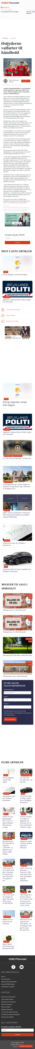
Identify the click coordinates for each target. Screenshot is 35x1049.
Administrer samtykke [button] (7, 987)
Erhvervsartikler (6, 1007)
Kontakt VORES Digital (8, 984)
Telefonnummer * (9, 689)
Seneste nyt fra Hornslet (8, 997)
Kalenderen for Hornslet (8, 1002)
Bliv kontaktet (10, 719)
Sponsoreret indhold (7, 1017)
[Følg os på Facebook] (13, 967)
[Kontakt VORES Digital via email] (22, 967)
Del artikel (24, 81)
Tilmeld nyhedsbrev (26, 1046)
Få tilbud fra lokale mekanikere (10, 1014)
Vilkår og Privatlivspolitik (8, 981)
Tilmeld (17, 242)
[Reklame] (17, 219)
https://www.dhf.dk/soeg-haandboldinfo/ (15, 203)
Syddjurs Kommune (7, 1009)
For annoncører (5, 979)
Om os (3, 976)
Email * (6, 696)
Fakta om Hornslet (6, 1004)
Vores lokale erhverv (7, 999)
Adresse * (6, 704)
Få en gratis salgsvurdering (9, 1012)
